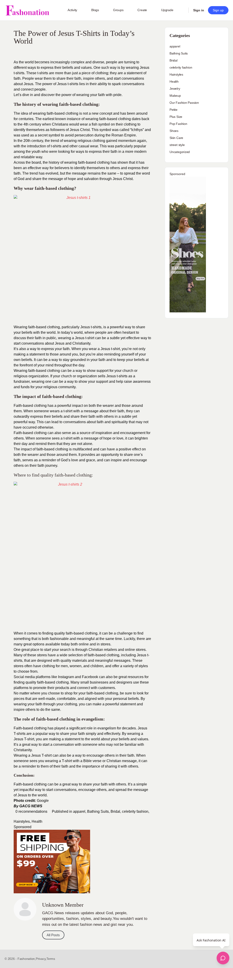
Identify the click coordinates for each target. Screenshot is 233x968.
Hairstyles (22, 821)
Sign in (198, 10)
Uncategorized (180, 152)
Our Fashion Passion (184, 102)
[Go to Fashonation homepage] (27, 10)
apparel (79, 811)
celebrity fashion (135, 811)
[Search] (182, 10)
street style (177, 145)
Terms (50, 959)
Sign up (218, 10)
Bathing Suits (98, 811)
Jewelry (175, 88)
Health (37, 821)
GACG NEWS (30, 806)
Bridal (115, 811)
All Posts (53, 935)
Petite (173, 109)
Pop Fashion (178, 124)
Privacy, (41, 959)
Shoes (174, 131)
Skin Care (176, 138)
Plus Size (176, 117)
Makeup (175, 95)
